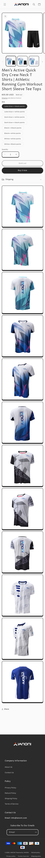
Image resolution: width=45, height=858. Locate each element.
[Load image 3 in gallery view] (34, 61)
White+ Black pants (14, 144)
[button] (4, 4)
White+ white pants (13, 139)
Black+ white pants (13, 134)
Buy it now (22, 170)
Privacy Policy (10, 788)
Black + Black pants (14, 128)
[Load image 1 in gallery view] (11, 61)
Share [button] (6, 709)
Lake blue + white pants (15, 112)
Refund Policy (10, 793)
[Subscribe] (35, 832)
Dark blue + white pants (15, 117)
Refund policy (35, 852)
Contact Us (9, 772)
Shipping (4, 98)
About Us (8, 767)
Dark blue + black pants (15, 123)
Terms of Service (11, 804)
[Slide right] (42, 61)
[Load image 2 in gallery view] (22, 61)
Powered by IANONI (22, 852)
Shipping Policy (11, 798)
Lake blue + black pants (15, 107)
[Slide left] (2, 61)
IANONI (12, 852)
